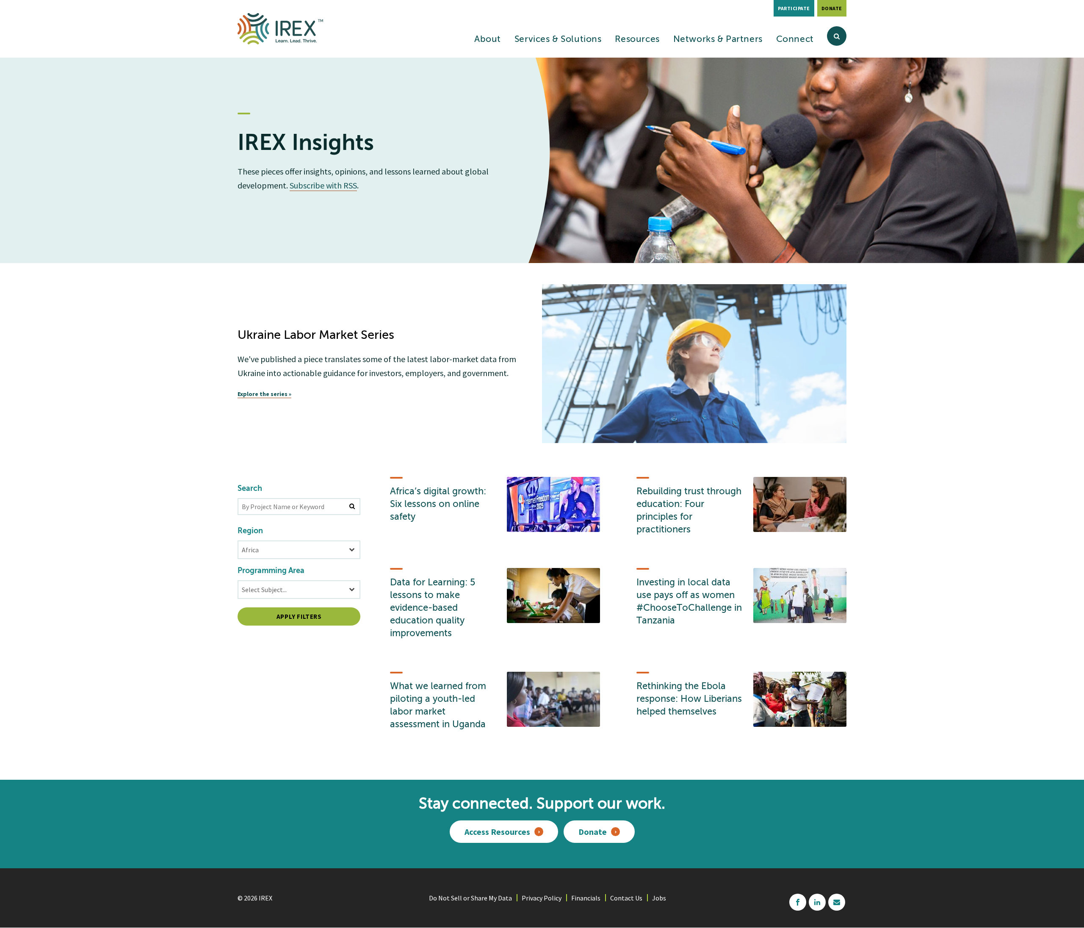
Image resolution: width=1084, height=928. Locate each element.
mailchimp (836, 902)
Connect (795, 39)
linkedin (817, 902)
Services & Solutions (558, 39)
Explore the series (263, 394)
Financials (585, 898)
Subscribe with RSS (323, 185)
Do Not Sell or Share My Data (470, 898)
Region (250, 531)
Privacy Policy (541, 898)
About (487, 39)
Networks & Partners (718, 39)
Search (250, 489)
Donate (831, 8)
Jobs (659, 898)
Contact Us (626, 898)
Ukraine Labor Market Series (316, 336)
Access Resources (497, 831)
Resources (637, 39)
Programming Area (271, 571)
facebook (797, 902)
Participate (794, 8)
